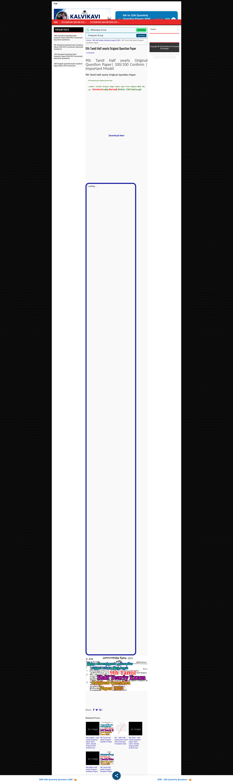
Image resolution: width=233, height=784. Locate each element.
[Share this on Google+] (101, 710)
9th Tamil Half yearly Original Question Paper (110, 48)
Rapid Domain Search (169, 58)
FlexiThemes (162, 54)
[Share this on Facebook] (93, 710)
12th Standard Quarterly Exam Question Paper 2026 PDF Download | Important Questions (68, 56)
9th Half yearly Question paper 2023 (106, 40)
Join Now (141, 30)
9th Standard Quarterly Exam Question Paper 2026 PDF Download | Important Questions (68, 47)
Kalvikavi (167, 46)
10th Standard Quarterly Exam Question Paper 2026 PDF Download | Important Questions (68, 38)
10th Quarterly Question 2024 (74, 22)
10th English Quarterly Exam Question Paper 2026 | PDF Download (68, 65)
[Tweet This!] (97, 710)
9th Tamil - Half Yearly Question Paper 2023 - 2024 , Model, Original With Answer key (135, 743)
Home (55, 3)
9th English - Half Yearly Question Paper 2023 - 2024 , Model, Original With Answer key (92, 743)
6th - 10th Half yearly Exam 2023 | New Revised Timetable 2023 (121, 741)
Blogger (165, 48)
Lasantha (158, 56)
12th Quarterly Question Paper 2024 (104, 22)
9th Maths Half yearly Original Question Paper (92, 769)
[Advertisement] (116, 113)
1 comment (89, 53)
